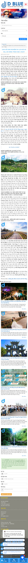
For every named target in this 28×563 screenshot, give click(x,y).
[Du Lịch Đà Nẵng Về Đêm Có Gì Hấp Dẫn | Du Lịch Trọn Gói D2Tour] (14, 291)
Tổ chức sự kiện (4, 526)
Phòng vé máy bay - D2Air (6, 521)
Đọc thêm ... (24, 308)
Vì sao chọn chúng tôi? (5, 503)
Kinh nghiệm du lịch (4, 515)
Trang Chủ (4, 43)
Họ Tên (2, 471)
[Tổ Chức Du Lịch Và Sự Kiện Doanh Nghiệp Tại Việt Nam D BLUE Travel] (14, 4)
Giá (2, 33)
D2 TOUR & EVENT (14, 147)
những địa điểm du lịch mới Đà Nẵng (17, 278)
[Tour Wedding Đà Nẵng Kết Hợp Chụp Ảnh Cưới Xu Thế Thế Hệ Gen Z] (14, 319)
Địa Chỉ (2, 481)
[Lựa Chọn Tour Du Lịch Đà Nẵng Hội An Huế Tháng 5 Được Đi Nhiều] (14, 347)
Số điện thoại (4, 476)
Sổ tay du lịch (3, 511)
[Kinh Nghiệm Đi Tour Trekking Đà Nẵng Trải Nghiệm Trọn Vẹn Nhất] (14, 436)
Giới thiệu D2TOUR (4, 501)
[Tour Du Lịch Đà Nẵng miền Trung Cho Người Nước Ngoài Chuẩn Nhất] (14, 407)
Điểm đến (3, 22)
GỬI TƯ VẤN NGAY (7, 494)
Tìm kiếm (23, 38)
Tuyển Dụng (3, 502)
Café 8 (2, 514)
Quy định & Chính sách (5, 505)
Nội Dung (3, 486)
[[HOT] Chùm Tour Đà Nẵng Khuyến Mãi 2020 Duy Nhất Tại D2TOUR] (14, 377)
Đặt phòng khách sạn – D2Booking (7, 523)
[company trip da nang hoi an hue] (14, 13)
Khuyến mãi (3, 512)
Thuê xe (2, 524)
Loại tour (3, 27)
